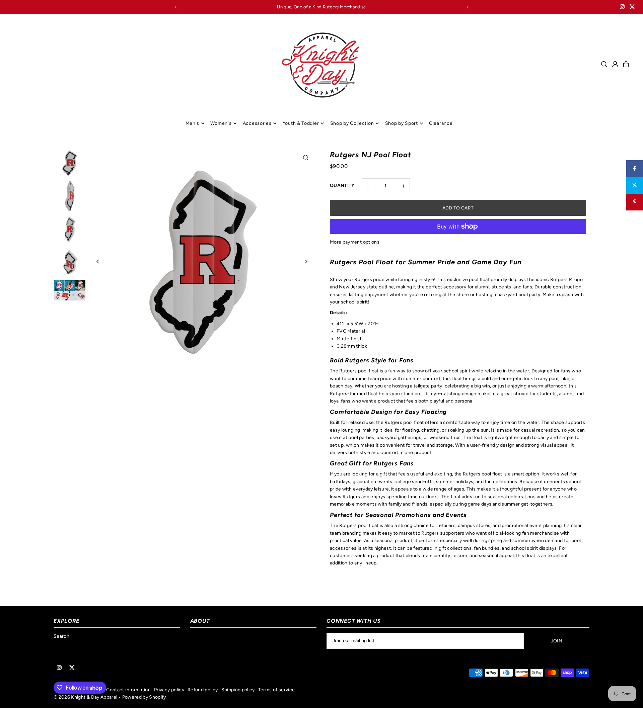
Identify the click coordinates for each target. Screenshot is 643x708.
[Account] (615, 64)
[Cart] (626, 64)
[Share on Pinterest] (634, 202)
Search (61, 636)
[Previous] (176, 7)
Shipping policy (238, 690)
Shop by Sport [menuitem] (401, 123)
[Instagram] (622, 7)
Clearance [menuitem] (440, 123)
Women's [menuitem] (220, 123)
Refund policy (203, 690)
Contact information (128, 690)
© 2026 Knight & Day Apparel (85, 697)
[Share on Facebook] (634, 168)
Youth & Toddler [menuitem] (301, 123)
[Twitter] (632, 7)
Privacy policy (169, 690)
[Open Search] (604, 64)
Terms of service (276, 690)
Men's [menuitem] (193, 123)
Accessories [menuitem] (257, 123)
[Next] (466, 7)
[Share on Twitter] (634, 185)
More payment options (354, 242)
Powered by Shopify (144, 697)
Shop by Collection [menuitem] (352, 123)
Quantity (342, 185)
